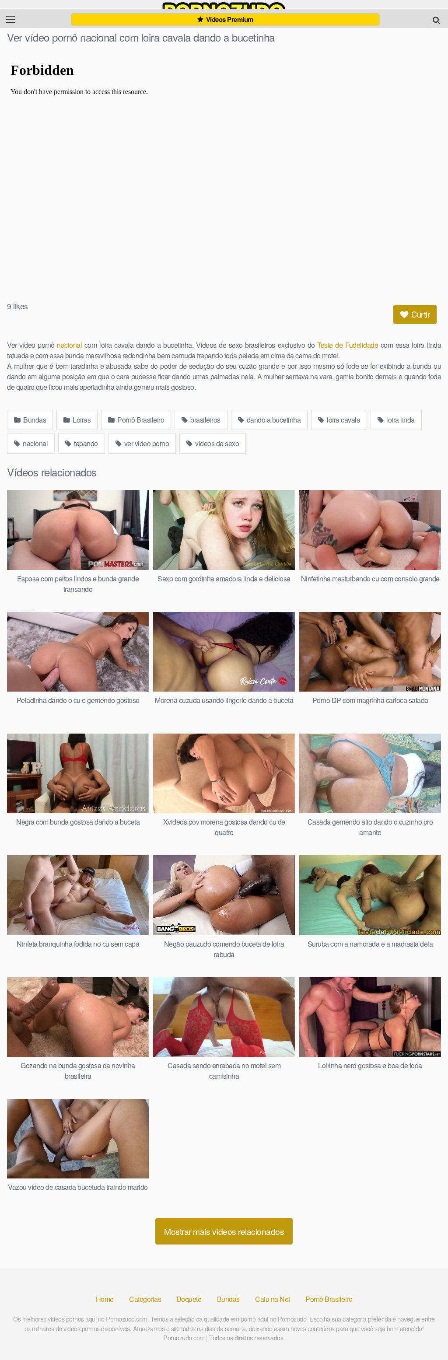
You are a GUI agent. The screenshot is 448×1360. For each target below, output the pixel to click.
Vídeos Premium (228, 19)
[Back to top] (424, 1332)
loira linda (400, 420)
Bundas (34, 420)
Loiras (81, 420)
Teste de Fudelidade (347, 345)
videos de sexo (216, 443)
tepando (85, 443)
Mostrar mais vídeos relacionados (224, 1231)
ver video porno (145, 443)
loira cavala (343, 420)
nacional (69, 345)
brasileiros (204, 420)
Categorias (145, 1299)
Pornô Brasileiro (140, 420)
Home (105, 1299)
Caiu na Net (272, 1299)
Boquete (189, 1299)
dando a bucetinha (273, 420)
